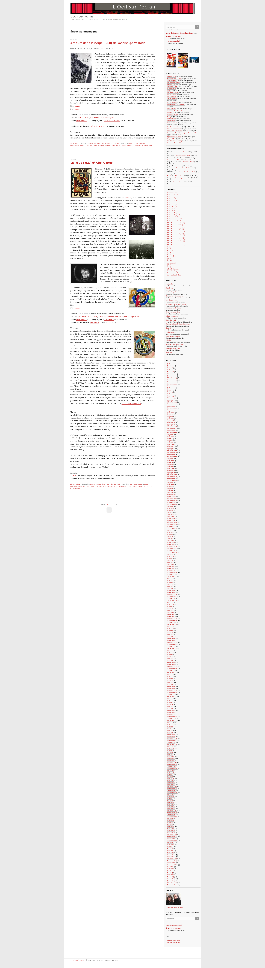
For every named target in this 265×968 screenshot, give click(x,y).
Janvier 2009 (171, 784)
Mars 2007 (170, 829)
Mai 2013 (170, 680)
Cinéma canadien (172, 203)
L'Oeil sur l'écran (81, 16)
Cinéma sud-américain (174, 221)
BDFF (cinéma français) (173, 336)
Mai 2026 (170, 368)
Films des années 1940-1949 (176, 231)
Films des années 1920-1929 (111, 484)
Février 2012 (171, 710)
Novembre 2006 (172, 836)
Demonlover (171, 121)
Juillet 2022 (170, 460)
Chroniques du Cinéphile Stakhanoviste (178, 324)
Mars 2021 (170, 492)
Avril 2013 (170, 682)
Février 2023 (171, 446)
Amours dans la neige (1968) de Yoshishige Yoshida (107, 43)
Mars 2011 (170, 732)
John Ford (170, 259)
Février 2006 (171, 855)
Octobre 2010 (171, 742)
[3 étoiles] (85, 115)
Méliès (169, 247)
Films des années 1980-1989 (176, 239)
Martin (169, 176)
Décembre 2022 (172, 450)
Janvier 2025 (171, 400)
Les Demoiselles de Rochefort (183, 168)
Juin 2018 (170, 558)
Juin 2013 (170, 678)
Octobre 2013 (171, 670)
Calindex (168, 340)
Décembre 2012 (172, 690)
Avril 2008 (170, 802)
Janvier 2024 (171, 424)
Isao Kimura (95, 118)
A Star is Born (171, 85)
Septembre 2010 (172, 744)
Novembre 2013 (172, 668)
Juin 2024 (170, 414)
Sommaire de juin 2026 (174, 143)
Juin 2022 (170, 462)
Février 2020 (171, 518)
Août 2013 (170, 674)
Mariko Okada (83, 118)
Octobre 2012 (171, 694)
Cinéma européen (172, 205)
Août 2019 (170, 530)
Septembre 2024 (172, 408)
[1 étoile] (80, 115)
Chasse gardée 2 (172, 98)
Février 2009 (171, 782)
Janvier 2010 (171, 760)
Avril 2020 (170, 514)
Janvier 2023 (171, 448)
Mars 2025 (170, 396)
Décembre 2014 (172, 642)
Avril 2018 (170, 562)
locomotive (112, 486)
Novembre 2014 (172, 644)
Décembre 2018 (172, 546)
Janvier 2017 (171, 592)
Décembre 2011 (171, 714)
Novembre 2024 (172, 404)
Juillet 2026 (170, 364)
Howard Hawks (171, 263)
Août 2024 (170, 410)
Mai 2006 (170, 849)
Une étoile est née (172, 86)
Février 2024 (171, 422)
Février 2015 (171, 638)
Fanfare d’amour (172, 115)
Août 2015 (170, 626)
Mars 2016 (170, 612)
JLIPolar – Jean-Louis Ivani (174, 344)
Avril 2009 (170, 778)
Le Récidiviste (171, 97)
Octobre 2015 (171, 622)
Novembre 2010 (172, 740)
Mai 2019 (170, 536)
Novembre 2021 (172, 476)
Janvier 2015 (171, 640)
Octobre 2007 (171, 814)
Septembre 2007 (172, 817)
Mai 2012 (170, 704)
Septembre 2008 (172, 792)
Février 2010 (171, 758)
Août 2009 (170, 770)
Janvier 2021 (171, 496)
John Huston (171, 265)
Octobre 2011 (171, 718)
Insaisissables (171, 88)
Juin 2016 (170, 606)
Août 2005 (170, 867)
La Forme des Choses (187, 162)
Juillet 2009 (171, 772)
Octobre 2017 (171, 574)
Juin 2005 (170, 871)
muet (141, 486)
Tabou (179, 160)
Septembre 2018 (172, 552)
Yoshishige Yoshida (112, 120)
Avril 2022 (170, 466)
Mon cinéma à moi (171, 300)
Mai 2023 (170, 440)
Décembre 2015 (172, 618)
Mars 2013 (170, 684)
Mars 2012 (170, 708)
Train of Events (172, 123)
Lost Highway (171, 119)
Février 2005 (171, 879)
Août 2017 (170, 578)
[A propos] (183, 899)
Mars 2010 (170, 756)
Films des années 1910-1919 (175, 225)
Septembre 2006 (172, 841)
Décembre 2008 (172, 786)
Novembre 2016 (172, 596)
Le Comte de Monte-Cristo (182, 156)
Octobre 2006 (171, 839)
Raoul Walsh (171, 261)
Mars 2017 (170, 588)
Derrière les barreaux (174, 129)
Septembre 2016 (172, 600)
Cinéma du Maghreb (173, 213)
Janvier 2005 (171, 881)
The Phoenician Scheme (174, 127)
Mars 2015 (170, 636)
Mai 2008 (170, 801)
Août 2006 (170, 842)
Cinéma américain (173, 195)
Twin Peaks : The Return (174, 131)
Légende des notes (173, 269)
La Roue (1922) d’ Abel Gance (91, 162)
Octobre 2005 (171, 863)
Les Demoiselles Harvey (174, 141)
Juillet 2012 (170, 700)
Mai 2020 (170, 512)
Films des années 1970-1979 (176, 237)
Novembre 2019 (172, 524)
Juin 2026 (170, 366)
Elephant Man (171, 139)
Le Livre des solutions (181, 152)
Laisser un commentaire (143, 145)
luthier (118, 486)
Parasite (179, 166)
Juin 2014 (170, 654)
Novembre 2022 (172, 452)
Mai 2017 (170, 584)
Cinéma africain (172, 193)
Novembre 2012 (172, 692)
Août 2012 (170, 698)
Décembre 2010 (172, 738)
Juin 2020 (170, 510)
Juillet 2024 (170, 412)
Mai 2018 (170, 560)
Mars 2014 (170, 660)
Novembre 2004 (172, 885)
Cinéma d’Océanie (172, 217)
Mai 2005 (170, 873)
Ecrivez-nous (178, 907)
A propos (170, 907)
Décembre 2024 (172, 402)
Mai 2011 (169, 728)
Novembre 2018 (172, 548)
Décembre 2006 (172, 835)
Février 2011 (171, 734)
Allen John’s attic (171, 320)
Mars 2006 (170, 853)
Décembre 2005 (172, 859)
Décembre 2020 (172, 498)
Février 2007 (171, 831)
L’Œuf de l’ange (172, 103)
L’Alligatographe (171, 332)
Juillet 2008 (171, 796)
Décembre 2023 (172, 426)
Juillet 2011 (170, 724)
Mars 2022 (170, 468)
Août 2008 (170, 794)
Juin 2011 (170, 726)
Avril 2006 (170, 851)
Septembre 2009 (172, 768)
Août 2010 (170, 746)
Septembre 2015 (172, 624)
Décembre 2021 (172, 474)
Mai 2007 (170, 825)
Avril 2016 (170, 610)
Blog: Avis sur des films (173, 312)
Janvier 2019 (171, 544)
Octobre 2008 (171, 790)
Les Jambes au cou (173, 92)
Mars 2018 (170, 564)
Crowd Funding (171, 271)
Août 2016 (170, 602)
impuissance (74, 145)
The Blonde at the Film (173, 348)
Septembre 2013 (172, 672)
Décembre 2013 (172, 666)
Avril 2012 (170, 706)
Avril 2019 (170, 538)
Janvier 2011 (171, 736)
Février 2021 (171, 494)
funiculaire (98, 486)
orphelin (146, 486)
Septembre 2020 (172, 504)
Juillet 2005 (170, 869)
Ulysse (169, 91)
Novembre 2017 (172, 572)
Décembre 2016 (172, 594)
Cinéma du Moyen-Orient (175, 215)
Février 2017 (171, 590)
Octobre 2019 (171, 526)
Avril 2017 (170, 586)
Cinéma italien (171, 211)
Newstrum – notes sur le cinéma (176, 304)
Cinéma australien (173, 201)
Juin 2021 (170, 486)
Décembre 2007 (172, 810)
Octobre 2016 (171, 598)
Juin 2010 (170, 750)
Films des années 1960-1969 (110, 143)
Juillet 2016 (170, 604)
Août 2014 (170, 650)
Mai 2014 (170, 656)
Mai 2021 (170, 488)
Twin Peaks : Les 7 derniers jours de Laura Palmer (182, 133)
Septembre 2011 (172, 720)
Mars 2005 (170, 877)
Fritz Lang (170, 255)
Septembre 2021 (172, 480)
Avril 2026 (170, 370)
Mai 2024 (170, 416)
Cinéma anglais (172, 197)
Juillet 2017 (170, 580)
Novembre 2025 (172, 380)
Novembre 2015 (172, 620)
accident (140, 484)
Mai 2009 (170, 776)
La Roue (73, 476)
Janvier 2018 (171, 568)
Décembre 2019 (172, 522)
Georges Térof (133, 316)
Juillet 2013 (170, 676)
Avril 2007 (170, 826)
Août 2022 (170, 458)
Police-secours (171, 95)
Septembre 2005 (172, 865)
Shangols (168, 328)
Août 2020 (170, 506)
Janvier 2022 (171, 472)
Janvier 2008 (171, 808)
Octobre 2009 (171, 766)
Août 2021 (170, 482)
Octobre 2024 (171, 406)
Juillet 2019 (170, 532)
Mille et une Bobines (172, 316)
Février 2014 (171, 662)
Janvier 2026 (171, 376)
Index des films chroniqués (174, 925)
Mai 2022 (170, 464)
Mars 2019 (170, 540)
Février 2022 (171, 470)
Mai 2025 (170, 392)
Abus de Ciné (169, 288)
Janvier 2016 (171, 616)
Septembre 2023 (172, 432)
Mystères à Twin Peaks (174, 137)
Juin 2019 (170, 534)
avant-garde (82, 486)
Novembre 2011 (172, 716)
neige (100, 145)
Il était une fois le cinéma (173, 308)
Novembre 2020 (172, 500)
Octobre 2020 (171, 502)
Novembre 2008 (172, 788)
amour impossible (140, 143)
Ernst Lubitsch (171, 257)
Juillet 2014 (170, 652)
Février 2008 (171, 807)
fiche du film (81, 120)
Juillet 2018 (170, 556)
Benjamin (170, 160)
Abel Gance (109, 319)
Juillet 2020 (170, 508)
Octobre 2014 (171, 646)
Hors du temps (171, 109)
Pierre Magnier (121, 316)
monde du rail (126, 486)
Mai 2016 (170, 608)
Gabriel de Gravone (106, 316)
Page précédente (109, 512)
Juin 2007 (170, 823)
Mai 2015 (170, 632)
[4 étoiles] (87, 115)
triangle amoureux (108, 145)
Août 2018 (170, 554)
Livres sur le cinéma (173, 273)
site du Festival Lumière (131, 403)
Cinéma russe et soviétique (175, 219)
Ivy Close (93, 316)
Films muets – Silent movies (174, 296)
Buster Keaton (171, 251)
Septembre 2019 (172, 528)
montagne (93, 145)
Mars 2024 (170, 420)
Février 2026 (171, 374)
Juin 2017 (170, 582)
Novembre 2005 (172, 861)
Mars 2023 (170, 444)
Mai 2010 (170, 752)
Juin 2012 (170, 702)
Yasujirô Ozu (171, 267)
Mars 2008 (170, 804)
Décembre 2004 (172, 883)
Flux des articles (173, 940)
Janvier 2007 (171, 833)
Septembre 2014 (172, 648)
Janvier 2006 (171, 857)
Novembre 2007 (172, 813)
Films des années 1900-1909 (176, 223)
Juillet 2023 (170, 436)
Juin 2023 (170, 438)
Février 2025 (171, 398)
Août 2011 (170, 722)
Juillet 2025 (170, 388)
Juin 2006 (170, 847)
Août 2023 (170, 434)
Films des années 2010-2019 (176, 245)
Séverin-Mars (83, 316)
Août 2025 (170, 386)
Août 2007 (170, 819)
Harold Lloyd (171, 253)
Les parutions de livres (174, 275)
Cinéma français (95, 484)
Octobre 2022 (171, 454)
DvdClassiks (169, 284)
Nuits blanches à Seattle (174, 79)
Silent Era (169, 352)
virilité (118, 145)
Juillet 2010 (170, 748)
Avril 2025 (170, 394)
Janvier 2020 (171, 520)
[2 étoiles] (83, 115)
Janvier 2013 (171, 688)
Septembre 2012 (172, 696)
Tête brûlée (170, 113)
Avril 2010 (170, 754)
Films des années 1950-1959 (176, 233)
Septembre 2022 (172, 456)
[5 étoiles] (89, 115)
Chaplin (169, 249)
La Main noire (171, 76)
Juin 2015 (170, 630)
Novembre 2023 (172, 428)
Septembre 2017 (172, 576)
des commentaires (174, 942)
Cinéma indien (171, 209)
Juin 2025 (170, 390)
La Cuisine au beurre (173, 82)
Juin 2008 (170, 798)
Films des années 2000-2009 (176, 243)
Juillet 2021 (170, 484)
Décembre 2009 (172, 762)
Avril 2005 (170, 875)
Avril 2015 (170, 634)
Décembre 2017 (172, 570)
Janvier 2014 (171, 664)
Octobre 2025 (171, 382)
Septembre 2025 (172, 384)
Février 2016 (171, 614)
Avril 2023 (170, 442)
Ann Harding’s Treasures (173, 292)
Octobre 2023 (171, 430)
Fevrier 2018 (171, 566)
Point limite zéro (178, 182)
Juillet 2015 (170, 628)
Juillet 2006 (171, 845)
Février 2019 (171, 542)
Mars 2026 (170, 372)
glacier (105, 486)
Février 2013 (171, 686)
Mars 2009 (170, 780)
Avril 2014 (170, 658)
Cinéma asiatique (94, 143)
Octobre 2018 (171, 550)
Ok (197, 27)
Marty (169, 117)
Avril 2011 (170, 730)
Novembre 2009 (172, 764)
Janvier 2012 (171, 712)
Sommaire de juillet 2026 (175, 111)
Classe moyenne (172, 80)
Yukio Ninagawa (107, 118)
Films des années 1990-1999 (176, 241)
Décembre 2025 (172, 378)
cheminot (90, 486)
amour (130, 143)
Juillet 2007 (170, 820)
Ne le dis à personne (181, 178)
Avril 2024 (170, 418)
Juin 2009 (170, 774)
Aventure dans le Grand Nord (176, 104)
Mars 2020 (170, 516)
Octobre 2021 (171, 478)
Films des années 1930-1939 (176, 229)
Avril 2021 (170, 490)
